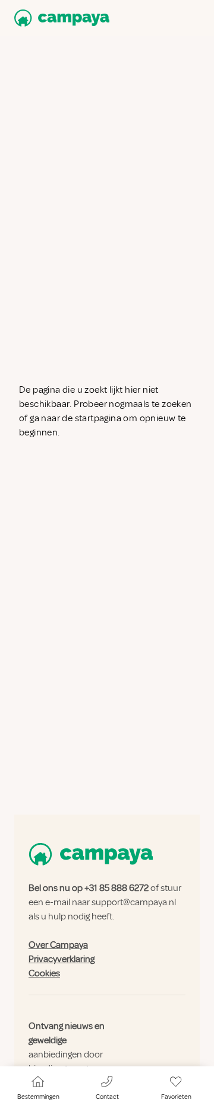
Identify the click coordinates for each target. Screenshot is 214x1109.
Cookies (44, 973)
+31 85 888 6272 (116, 888)
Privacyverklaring (62, 959)
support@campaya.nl (134, 902)
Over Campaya (58, 945)
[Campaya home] (59, 18)
